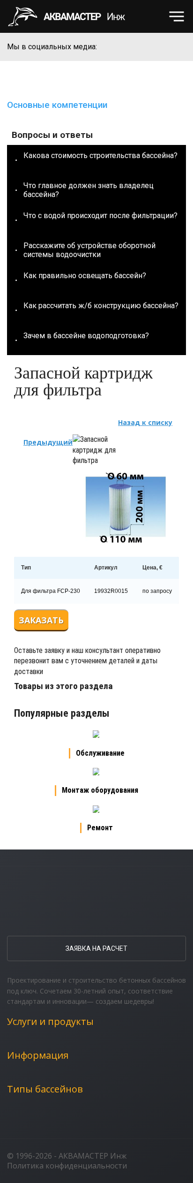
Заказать (41, 620)
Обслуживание (100, 753)
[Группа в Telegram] (179, 47)
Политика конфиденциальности (67, 1166)
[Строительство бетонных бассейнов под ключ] (72, 16)
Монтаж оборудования (100, 790)
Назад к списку (145, 422)
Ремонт (100, 827)
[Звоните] (146, 16)
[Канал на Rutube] (161, 47)
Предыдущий (48, 442)
